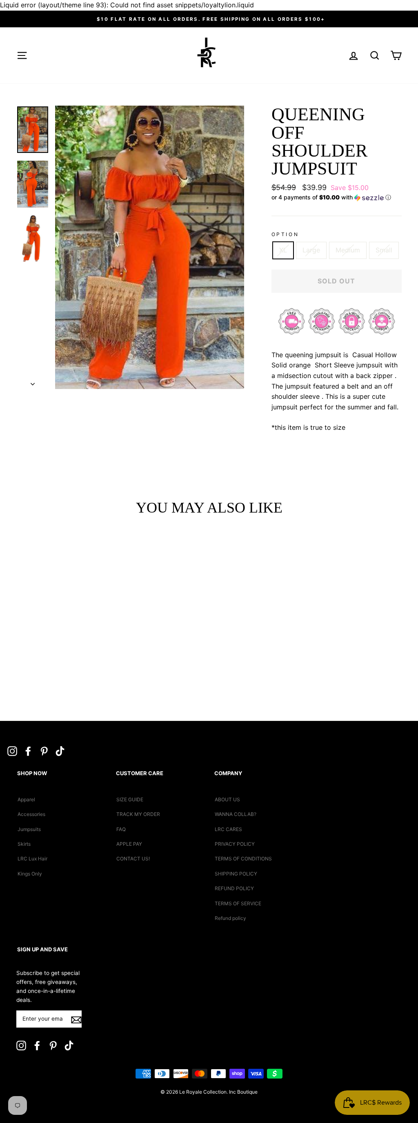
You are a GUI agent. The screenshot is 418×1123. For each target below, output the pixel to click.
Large (311, 250)
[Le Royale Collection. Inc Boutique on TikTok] (60, 750)
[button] (336, 197)
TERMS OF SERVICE (238, 903)
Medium (348, 250)
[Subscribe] (76, 1019)
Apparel (26, 799)
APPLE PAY (129, 844)
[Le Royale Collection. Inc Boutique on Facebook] (28, 750)
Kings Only (30, 874)
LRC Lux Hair (32, 859)
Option (285, 234)
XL (283, 250)
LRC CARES (228, 829)
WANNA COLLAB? (235, 814)
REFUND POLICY (234, 888)
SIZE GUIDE (129, 799)
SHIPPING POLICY (236, 874)
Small (384, 250)
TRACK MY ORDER (138, 814)
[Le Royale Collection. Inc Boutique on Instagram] (12, 750)
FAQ (121, 829)
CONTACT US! (133, 859)
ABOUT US (227, 799)
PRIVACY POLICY (235, 844)
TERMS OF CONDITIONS (243, 859)
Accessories (31, 814)
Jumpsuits (29, 829)
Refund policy (230, 918)
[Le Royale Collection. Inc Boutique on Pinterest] (44, 750)
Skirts (24, 844)
